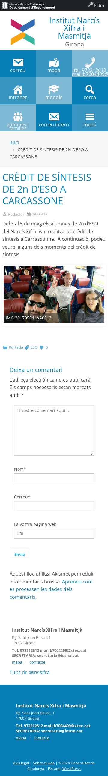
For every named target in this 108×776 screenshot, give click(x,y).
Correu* (22, 497)
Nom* (20, 469)
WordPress (71, 768)
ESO (34, 347)
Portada (16, 347)
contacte (37, 662)
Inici (14, 143)
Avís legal (21, 762)
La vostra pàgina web (35, 524)
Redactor (16, 214)
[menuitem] (28, 5)
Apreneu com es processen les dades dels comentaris (51, 589)
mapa (17, 662)
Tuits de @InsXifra (30, 672)
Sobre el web (44, 762)
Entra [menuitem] (99, 5)
